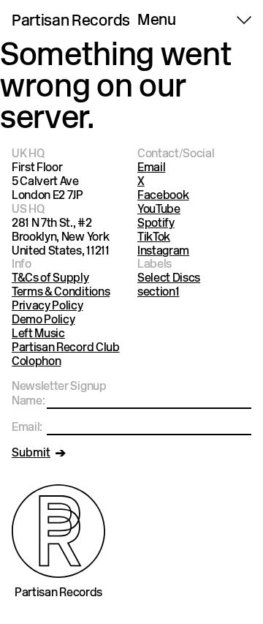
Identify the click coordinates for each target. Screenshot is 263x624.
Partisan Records (71, 22)
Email (151, 168)
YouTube (158, 210)
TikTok (153, 238)
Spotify (156, 224)
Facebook (162, 196)
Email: (27, 428)
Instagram (163, 252)
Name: (28, 401)
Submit (31, 453)
